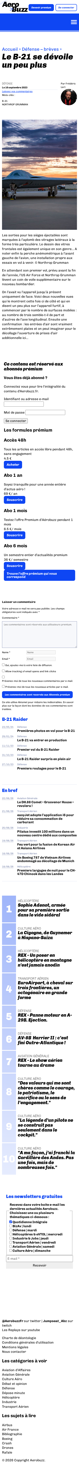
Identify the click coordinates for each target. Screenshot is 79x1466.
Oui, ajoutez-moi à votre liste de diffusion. (28, 665)
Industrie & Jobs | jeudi (30, 1238)
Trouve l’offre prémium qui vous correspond (32, 575)
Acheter (13, 465)
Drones (7, 1448)
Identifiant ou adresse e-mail (26, 399)
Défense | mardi (24, 1230)
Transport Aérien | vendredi (34, 1242)
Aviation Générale (27, 798)
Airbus (7, 1425)
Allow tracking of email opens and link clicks (30, 671)
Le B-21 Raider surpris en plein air (44, 759)
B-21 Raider (15, 719)
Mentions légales (15, 1347)
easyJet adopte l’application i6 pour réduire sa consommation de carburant (45, 818)
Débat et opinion (14, 1384)
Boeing (7, 1439)
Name (6, 652)
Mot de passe (14, 412)
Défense (7, 83)
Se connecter (66, 7)
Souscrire (14, 500)
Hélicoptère (24, 866)
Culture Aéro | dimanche (31, 1251)
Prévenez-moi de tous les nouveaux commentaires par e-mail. (37, 681)
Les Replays (11, 1330)
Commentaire (10, 617)
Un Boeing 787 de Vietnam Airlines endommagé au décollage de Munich (45, 859)
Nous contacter (14, 1352)
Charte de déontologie (19, 1338)
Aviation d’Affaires (16, 1370)
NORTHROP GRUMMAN (15, 104)
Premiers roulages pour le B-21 (41, 768)
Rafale (7, 1452)
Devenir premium (41, 7)
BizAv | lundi (21, 1226)
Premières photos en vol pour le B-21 (46, 731)
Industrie (22, 827)
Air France (10, 1429)
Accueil (10, 49)
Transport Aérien (27, 811)
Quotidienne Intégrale (29, 1222)
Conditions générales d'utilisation (28, 1342)
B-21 (4, 101)
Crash (7, 1443)
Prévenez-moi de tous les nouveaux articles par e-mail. (36, 686)
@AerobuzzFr (12, 1321)
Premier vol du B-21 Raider (38, 750)
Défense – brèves (40, 49)
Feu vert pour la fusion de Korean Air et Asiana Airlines (46, 846)
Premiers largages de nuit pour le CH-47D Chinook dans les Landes (46, 872)
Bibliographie (12, 1434)
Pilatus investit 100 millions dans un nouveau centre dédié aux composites (47, 833)
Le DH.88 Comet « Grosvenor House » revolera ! (45, 804)
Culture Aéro (12, 1379)
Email (6, 658)
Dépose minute (13, 1393)
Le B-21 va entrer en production (42, 740)
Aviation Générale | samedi (33, 1246)
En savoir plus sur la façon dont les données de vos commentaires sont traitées (38, 706)
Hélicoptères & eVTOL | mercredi (37, 1234)
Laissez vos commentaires (17, 91)
